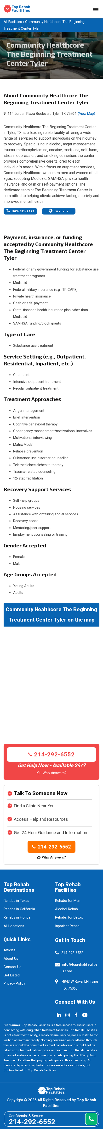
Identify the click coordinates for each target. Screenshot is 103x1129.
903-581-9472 (23, 211)
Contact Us (12, 967)
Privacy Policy (14, 983)
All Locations (14, 926)
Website (62, 211)
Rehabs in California (19, 909)
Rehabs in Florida (17, 917)
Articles (10, 950)
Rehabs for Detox (69, 917)
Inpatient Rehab (67, 926)
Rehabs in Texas (16, 900)
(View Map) (86, 114)
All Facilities (13, 22)
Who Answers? (55, 773)
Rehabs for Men (67, 900)
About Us (11, 958)
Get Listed (12, 975)
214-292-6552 (54, 754)
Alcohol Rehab (66, 909)
